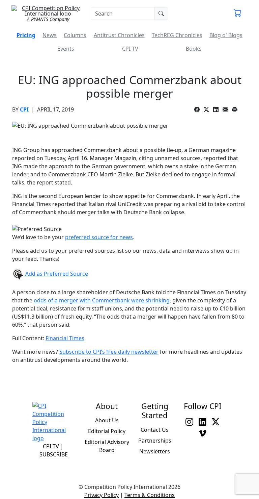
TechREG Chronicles (177, 35)
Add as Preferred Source (56, 273)
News (49, 35)
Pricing (26, 35)
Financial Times (65, 338)
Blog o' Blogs (225, 35)
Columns (75, 35)
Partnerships (154, 440)
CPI (24, 109)
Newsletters (154, 451)
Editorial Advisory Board (107, 446)
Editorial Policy (106, 431)
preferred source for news (99, 237)
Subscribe (53, 454)
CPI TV (130, 48)
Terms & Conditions (149, 495)
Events (65, 48)
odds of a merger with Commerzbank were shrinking (102, 300)
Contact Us (155, 429)
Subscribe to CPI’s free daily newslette (107, 351)
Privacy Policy (101, 495)
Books (194, 48)
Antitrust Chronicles (119, 35)
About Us (107, 420)
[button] (237, 13)
